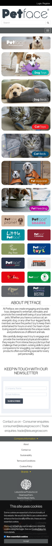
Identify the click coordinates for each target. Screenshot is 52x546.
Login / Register (43, 3)
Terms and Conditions (26, 461)
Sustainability (26, 455)
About (26, 444)
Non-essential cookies (17, 536)
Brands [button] (24, 472)
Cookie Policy (37, 529)
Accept (26, 541)
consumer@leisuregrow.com (21, 426)
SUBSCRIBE (14, 401)
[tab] (26, 438)
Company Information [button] (24, 438)
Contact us (26, 450)
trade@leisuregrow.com (32, 430)
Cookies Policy (26, 466)
